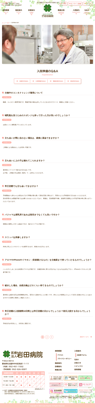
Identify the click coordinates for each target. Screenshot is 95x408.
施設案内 (18, 11)
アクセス (88, 3)
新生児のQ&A (74, 81)
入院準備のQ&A (7, 97)
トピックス (78, 366)
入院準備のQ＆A (41, 81)
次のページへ (84, 337)
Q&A (86, 11)
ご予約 (64, 3)
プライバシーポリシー (64, 358)
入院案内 (76, 11)
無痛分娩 (61, 11)
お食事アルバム (82, 355)
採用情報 (77, 369)
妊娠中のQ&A (23, 81)
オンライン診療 (76, 3)
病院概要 (5, 11)
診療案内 (31, 11)
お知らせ (77, 363)
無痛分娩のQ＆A (58, 81)
